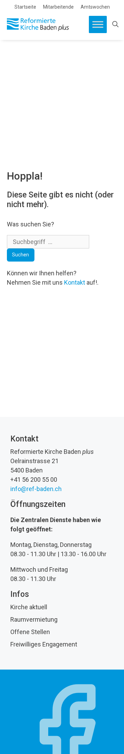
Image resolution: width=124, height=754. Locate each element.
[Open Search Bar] (115, 24)
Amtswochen (95, 7)
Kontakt (74, 282)
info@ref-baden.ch (36, 488)
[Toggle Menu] (97, 24)
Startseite (25, 7)
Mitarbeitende (58, 7)
